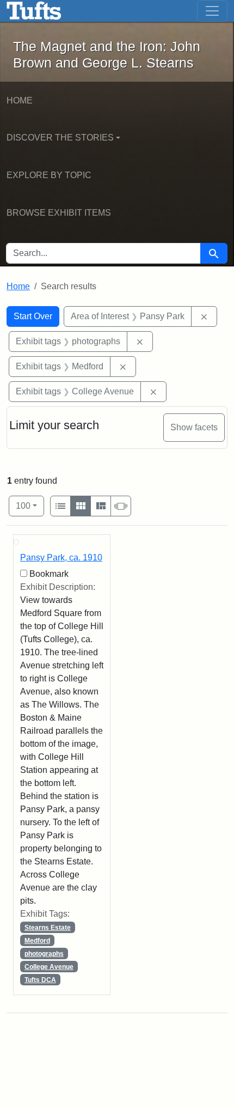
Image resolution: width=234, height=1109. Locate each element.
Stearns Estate (47, 927)
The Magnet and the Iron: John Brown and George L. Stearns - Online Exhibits (34, 11)
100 (30, 505)
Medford (37, 941)
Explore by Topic (49, 175)
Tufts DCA (40, 980)
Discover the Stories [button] (60, 137)
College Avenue (48, 967)
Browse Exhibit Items (59, 212)
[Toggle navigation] (212, 11)
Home (20, 100)
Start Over (33, 316)
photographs (44, 954)
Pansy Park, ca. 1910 (61, 557)
